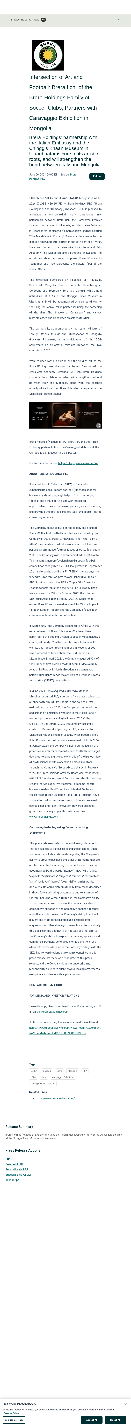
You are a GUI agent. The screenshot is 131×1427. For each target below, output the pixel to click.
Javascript (12, 1180)
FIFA (85, 1071)
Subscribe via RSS (16, 1169)
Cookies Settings (14, 1420)
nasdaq (47, 1071)
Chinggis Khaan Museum (43, 1083)
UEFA (33, 1077)
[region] (65, 1413)
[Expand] (98, 425)
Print (8, 1158)
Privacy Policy (11, 1413)
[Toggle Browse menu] (118, 19)
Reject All (115, 1420)
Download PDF (14, 1164)
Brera (59, 1071)
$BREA (34, 1071)
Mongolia (72, 1071)
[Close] (125, 1404)
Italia (44, 1077)
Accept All (92, 1420)
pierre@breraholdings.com (52, 1011)
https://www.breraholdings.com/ (55, 1098)
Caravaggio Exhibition (63, 1077)
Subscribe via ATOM (18, 1174)
